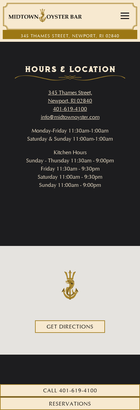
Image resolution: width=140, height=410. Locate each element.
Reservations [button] (70, 403)
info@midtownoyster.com (70, 117)
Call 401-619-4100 (70, 390)
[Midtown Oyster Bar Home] (45, 16)
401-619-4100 (70, 109)
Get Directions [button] (70, 326)
